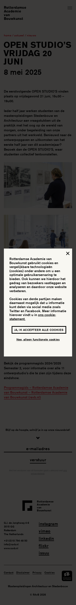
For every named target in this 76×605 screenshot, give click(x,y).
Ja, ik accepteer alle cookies (38, 330)
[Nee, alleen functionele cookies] (67, 254)
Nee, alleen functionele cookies (38, 339)
